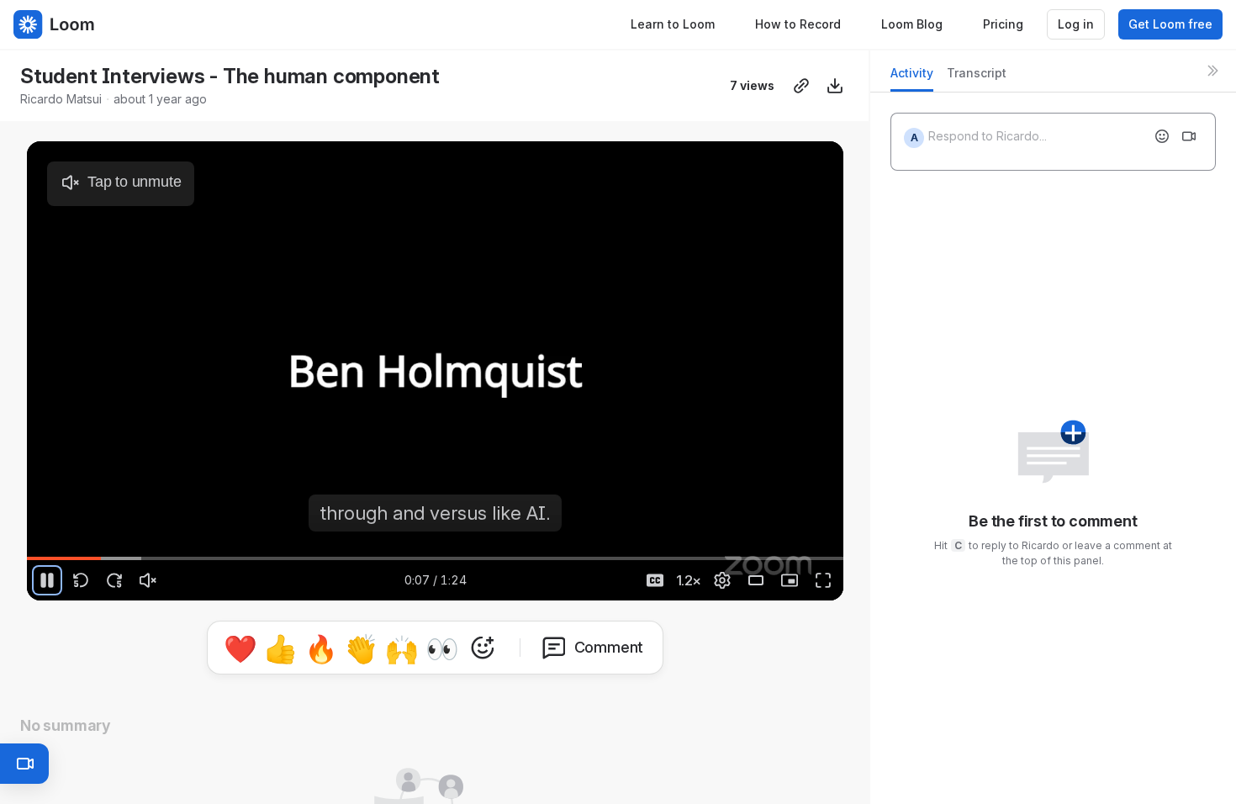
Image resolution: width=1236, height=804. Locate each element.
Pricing (1003, 24)
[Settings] (722, 580)
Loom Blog (912, 24)
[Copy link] (801, 85)
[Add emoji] (1162, 136)
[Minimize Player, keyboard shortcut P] (789, 580)
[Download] (834, 85)
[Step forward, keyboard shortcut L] (114, 580)
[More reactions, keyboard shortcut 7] (561, 686)
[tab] (911, 78)
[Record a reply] (1188, 136)
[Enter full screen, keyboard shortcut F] (823, 580)
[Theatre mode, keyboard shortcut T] (755, 580)
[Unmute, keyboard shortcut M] (148, 580)
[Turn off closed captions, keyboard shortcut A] (655, 580)
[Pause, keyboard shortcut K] (47, 580)
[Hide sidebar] (1212, 71)
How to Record (798, 24)
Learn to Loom (673, 24)
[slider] (435, 558)
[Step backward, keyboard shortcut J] (80, 580)
